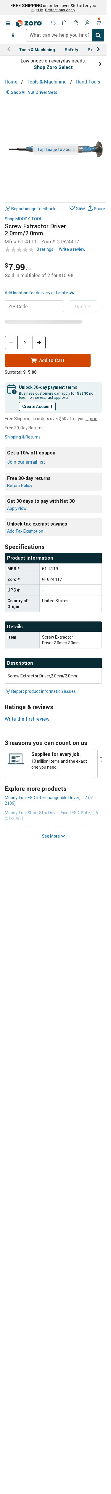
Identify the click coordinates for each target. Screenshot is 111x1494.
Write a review (72, 249)
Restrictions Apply (60, 9)
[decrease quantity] (11, 342)
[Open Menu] (8, 23)
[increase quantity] (39, 342)
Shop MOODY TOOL (23, 218)
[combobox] (65, 35)
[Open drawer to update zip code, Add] (13, 35)
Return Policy (19, 485)
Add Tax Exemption (25, 531)
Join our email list (26, 462)
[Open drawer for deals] (53, 23)
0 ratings (45, 249)
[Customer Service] (76, 23)
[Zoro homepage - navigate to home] (29, 23)
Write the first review (27, 719)
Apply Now (17, 508)
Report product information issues (43, 691)
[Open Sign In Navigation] (87, 23)
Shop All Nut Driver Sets (34, 92)
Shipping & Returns (23, 437)
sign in (37, 10)
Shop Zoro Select (53, 67)
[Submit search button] (98, 35)
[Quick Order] (64, 23)
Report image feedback (33, 208)
